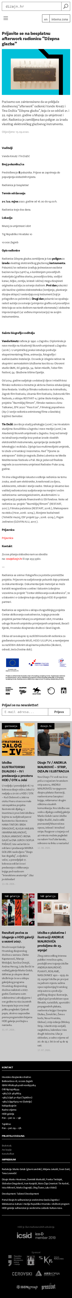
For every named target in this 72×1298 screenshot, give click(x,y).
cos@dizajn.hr (14, 558)
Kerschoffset (8, 1153)
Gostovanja (11, 726)
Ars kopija (7, 1149)
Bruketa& (6, 1145)
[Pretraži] (65, 6)
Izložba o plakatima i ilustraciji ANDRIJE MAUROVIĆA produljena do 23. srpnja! (51, 940)
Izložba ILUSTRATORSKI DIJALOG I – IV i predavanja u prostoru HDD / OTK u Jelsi (17, 770)
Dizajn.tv (46, 726)
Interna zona (60, 18)
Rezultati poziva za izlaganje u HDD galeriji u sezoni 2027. (18, 936)
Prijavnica (7, 537)
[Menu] (5, 18)
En (45, 18)
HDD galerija (12, 896)
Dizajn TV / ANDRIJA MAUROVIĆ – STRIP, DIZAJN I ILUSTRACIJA (53, 766)
